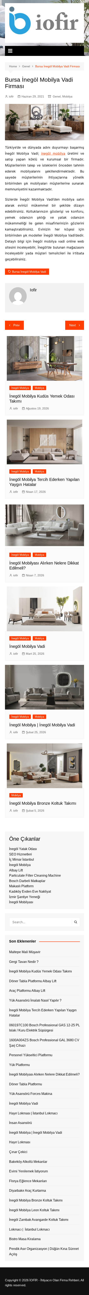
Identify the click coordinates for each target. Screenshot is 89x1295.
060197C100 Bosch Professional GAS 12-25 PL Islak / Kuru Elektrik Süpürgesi (44, 1027)
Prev (16, 325)
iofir (11, 96)
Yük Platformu (19, 1065)
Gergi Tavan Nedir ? (23, 962)
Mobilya (67, 96)
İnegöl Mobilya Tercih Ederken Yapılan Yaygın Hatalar (43, 1012)
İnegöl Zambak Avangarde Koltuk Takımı (38, 1219)
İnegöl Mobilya (20, 387)
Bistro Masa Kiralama (25, 1239)
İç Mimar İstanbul (21, 859)
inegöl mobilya (53, 153)
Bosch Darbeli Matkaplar (27, 881)
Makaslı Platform (21, 886)
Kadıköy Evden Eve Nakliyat (30, 891)
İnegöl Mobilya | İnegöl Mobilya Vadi (42, 725)
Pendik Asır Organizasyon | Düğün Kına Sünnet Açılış (44, 1251)
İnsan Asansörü (20, 1123)
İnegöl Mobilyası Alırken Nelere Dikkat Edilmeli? (44, 1074)
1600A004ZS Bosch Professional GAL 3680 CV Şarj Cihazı (44, 1042)
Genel (57, 96)
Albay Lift (16, 870)
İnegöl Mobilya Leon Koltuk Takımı (34, 1210)
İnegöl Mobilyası (21, 902)
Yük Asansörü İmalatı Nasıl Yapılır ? (35, 1000)
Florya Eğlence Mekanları (28, 1181)
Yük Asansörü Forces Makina (30, 1093)
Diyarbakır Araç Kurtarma (27, 1190)
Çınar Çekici (18, 1152)
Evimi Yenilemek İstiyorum (28, 1171)
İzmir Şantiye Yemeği (24, 897)
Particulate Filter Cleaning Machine (35, 875)
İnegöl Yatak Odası (23, 849)
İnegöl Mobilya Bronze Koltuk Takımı (42, 803)
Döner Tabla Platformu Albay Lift (32, 981)
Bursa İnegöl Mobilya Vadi (29, 271)
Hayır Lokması (19, 1142)
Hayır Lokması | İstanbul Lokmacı (33, 1113)
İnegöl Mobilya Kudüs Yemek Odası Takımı (40, 971)
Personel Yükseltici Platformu (30, 1055)
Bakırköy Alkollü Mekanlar (28, 1161)
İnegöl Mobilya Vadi (27, 646)
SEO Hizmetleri (20, 854)
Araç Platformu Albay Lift (27, 990)
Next (72, 325)
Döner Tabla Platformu (25, 1084)
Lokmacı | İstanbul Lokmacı (29, 1229)
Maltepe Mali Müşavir (24, 952)
